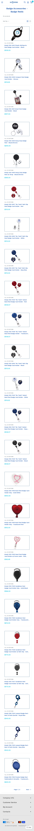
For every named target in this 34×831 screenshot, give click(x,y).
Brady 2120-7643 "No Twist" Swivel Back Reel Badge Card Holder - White (16, 396)
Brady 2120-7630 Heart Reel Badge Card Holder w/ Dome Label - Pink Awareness (15, 555)
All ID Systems (9, 43)
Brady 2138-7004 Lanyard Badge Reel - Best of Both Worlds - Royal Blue (17, 714)
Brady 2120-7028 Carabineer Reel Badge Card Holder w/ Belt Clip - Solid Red (17, 651)
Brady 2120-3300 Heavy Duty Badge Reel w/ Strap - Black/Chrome (16, 173)
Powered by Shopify (24, 825)
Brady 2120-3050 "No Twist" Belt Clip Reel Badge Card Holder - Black (16, 364)
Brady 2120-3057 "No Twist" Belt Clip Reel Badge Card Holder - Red (16, 205)
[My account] (28, 2)
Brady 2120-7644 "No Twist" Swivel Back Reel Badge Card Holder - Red (16, 301)
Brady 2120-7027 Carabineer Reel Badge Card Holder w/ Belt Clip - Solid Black (17, 683)
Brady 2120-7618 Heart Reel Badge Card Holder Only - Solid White (17, 491)
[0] (31, 2)
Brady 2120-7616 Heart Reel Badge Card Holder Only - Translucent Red (17, 523)
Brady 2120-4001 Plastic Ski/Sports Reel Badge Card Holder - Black (16, 46)
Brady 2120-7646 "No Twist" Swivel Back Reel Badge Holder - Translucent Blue (16, 333)
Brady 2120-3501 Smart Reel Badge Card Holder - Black (15, 110)
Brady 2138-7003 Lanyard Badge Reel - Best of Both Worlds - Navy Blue (17, 746)
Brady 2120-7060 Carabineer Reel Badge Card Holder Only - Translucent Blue (16, 619)
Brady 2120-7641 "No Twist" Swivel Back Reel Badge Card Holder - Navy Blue (16, 428)
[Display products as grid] (27, 21)
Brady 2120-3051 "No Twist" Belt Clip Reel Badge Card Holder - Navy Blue (16, 269)
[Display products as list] (30, 21)
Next (27, 789)
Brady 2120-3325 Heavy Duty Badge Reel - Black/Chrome (15, 141)
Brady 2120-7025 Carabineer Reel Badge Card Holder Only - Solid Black (16, 587)
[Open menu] (2, 2)
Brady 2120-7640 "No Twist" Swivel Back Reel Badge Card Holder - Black (16, 460)
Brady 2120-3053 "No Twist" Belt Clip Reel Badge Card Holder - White (16, 237)
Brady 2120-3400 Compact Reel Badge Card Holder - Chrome (17, 78)
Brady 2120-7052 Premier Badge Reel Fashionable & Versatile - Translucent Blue (16, 778)
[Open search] (25, 2)
